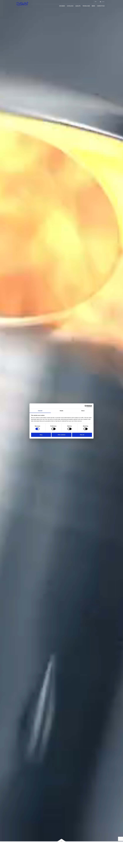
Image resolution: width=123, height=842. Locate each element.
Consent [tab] (40, 410)
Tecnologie (86, 6)
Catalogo (70, 6)
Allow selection (61, 434)
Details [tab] (61, 410)
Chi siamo (62, 6)
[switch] (53, 429)
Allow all (82, 434)
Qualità (77, 6)
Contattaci (101, 6)
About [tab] (82, 410)
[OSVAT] (22, 4)
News (93, 6)
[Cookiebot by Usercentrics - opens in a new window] (86, 406)
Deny (41, 434)
